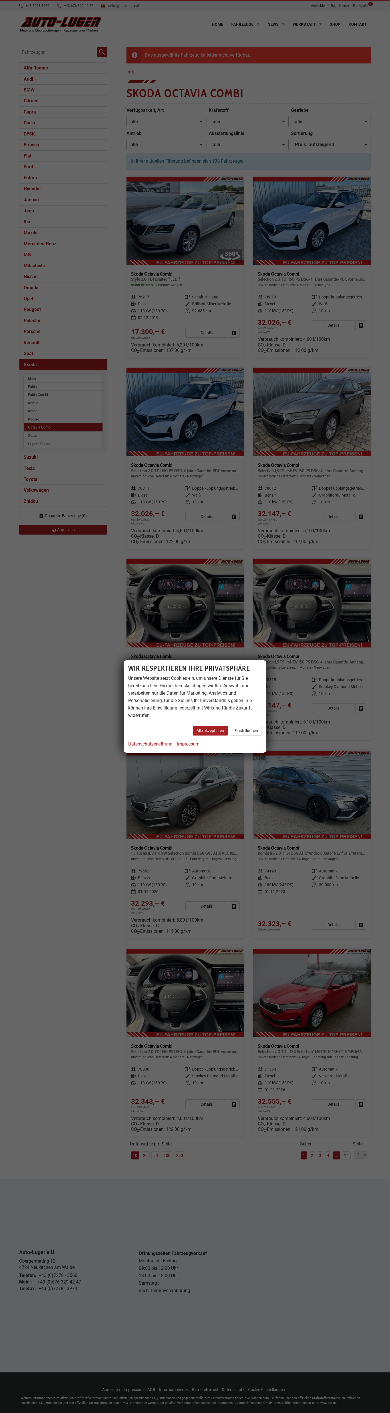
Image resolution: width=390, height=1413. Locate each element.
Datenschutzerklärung (150, 744)
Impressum (188, 744)
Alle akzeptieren (210, 730)
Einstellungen (246, 730)
